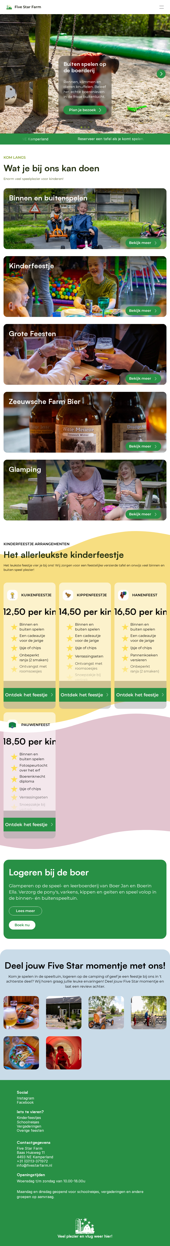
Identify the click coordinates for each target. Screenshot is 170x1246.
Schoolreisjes (28, 1122)
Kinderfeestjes (29, 1117)
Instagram (25, 1098)
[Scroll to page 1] (81, 127)
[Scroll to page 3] (89, 127)
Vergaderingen (29, 1126)
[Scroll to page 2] (85, 127)
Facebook (25, 1102)
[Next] (161, 73)
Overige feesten (30, 1130)
